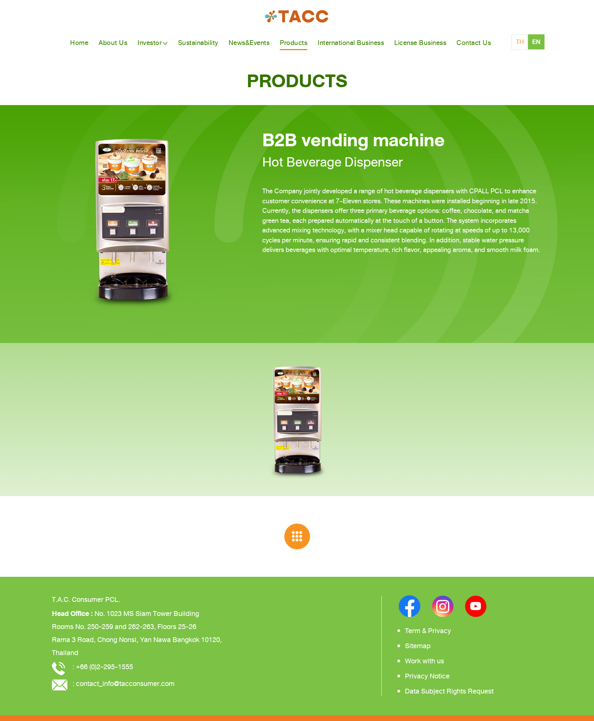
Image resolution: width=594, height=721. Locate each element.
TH (520, 42)
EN (536, 41)
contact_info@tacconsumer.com (125, 683)
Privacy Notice (427, 676)
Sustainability (198, 42)
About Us (113, 42)
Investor (150, 42)
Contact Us (473, 42)
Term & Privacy (428, 631)
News (249, 42)
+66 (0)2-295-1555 (104, 667)
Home (79, 42)
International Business (351, 42)
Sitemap (418, 646)
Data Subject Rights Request (449, 691)
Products (293, 42)
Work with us (424, 661)
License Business (420, 42)
